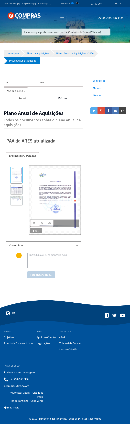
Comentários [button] (16, 245)
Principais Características (18, 343)
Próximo (63, 98)
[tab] (43, 245)
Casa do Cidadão (68, 349)
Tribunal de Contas (70, 343)
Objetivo (9, 337)
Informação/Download (22, 155)
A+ (100, 4)
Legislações (43, 343)
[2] (16, 190)
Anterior (23, 98)
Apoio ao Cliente (46, 337)
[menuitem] (108, 80)
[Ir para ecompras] (24, 16)
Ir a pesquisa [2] (29, 3)
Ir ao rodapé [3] (44, 3)
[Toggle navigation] (45, 18)
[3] (16, 200)
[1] (16, 175)
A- (92, 3)
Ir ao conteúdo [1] (12, 3)
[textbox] (48, 260)
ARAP (62, 337)
